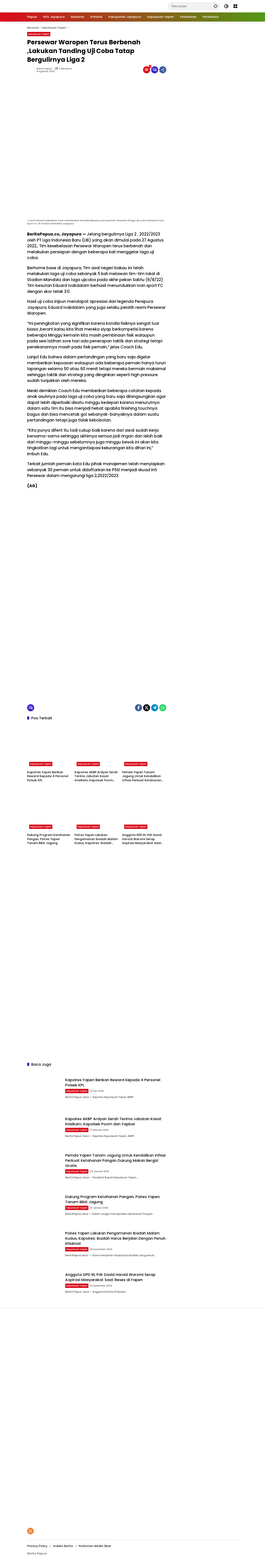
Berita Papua (44, 69)
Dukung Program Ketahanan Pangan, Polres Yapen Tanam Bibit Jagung (48, 839)
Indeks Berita (63, 1546)
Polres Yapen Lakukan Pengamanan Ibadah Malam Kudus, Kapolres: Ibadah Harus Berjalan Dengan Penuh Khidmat (96, 839)
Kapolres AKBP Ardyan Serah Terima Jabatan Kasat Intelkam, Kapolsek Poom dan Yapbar (96, 776)
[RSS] (30, 1531)
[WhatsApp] (162, 707)
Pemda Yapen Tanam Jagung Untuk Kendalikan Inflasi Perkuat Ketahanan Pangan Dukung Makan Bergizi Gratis (141, 776)
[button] (215, 6)
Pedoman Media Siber (95, 1546)
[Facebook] (138, 707)
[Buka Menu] (235, 6)
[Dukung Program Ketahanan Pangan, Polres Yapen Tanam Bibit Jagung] (49, 809)
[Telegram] (154, 707)
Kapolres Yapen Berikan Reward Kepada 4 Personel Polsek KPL (47, 776)
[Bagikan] (162, 69)
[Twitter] (146, 707)
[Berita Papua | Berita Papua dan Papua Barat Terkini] (55, 6)
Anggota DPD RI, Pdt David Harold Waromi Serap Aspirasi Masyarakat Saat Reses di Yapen (141, 839)
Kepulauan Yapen (38, 34)
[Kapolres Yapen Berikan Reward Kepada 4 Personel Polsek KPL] (49, 746)
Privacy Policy (37, 1546)
